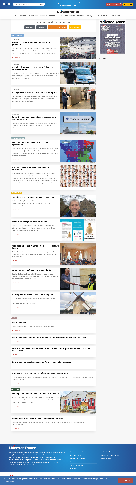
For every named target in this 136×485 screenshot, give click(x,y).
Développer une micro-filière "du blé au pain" (32, 295)
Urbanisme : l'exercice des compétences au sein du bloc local (40, 373)
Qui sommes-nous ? (76, 452)
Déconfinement (19, 322)
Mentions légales (105, 452)
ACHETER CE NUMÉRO (58, 27)
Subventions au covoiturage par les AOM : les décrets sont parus (41, 362)
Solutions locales (67, 16)
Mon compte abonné (77, 465)
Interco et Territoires (29, 16)
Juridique (90, 16)
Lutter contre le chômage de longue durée (31, 270)
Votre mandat (101, 16)
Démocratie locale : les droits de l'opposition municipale (37, 418)
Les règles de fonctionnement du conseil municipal (35, 394)
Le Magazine (116, 16)
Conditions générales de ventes (110, 455)
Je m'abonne (128, 4)
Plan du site (73, 462)
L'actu (15, 16)
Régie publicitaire (105, 458)
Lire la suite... (16, 57)
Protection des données (78, 458)
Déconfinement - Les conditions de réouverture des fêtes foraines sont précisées (49, 337)
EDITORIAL (42, 27)
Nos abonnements (76, 455)
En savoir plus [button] (8, 482)
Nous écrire (73, 468)
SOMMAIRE (30, 27)
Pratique (80, 16)
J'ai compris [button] (125, 480)
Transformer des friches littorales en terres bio (33, 197)
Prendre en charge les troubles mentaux (30, 222)
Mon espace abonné (114, 4)
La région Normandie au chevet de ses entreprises (35, 92)
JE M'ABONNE (75, 27)
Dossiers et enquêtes (49, 16)
